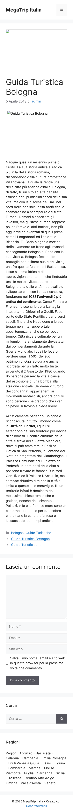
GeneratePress (36, 806)
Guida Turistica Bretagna (30, 539)
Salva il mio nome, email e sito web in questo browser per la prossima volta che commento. (37, 663)
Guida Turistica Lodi (26, 545)
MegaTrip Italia (24, 10)
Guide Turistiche (38, 533)
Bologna (17, 533)
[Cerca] (61, 719)
